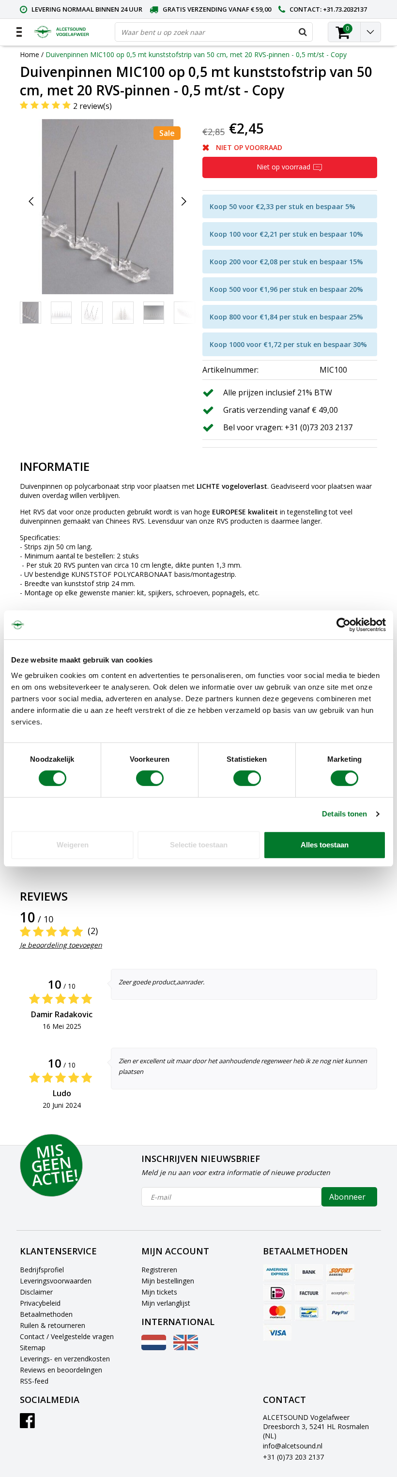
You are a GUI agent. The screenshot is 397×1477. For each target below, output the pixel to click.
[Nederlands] (153, 1347)
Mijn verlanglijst (165, 1303)
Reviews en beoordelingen (61, 1369)
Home (29, 54)
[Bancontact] (308, 1312)
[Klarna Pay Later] (340, 1292)
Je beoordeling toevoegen (61, 945)
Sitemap (33, 1347)
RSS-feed (34, 1381)
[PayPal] (340, 1312)
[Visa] (277, 1332)
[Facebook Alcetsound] (27, 1424)
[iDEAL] (277, 1292)
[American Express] (277, 1272)
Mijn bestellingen (167, 1280)
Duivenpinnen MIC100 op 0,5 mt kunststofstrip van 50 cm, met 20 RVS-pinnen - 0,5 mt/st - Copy (196, 54)
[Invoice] (308, 1292)
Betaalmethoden (46, 1314)
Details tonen (344, 814)
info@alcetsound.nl (292, 1445)
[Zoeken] (302, 32)
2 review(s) (92, 106)
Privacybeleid (40, 1303)
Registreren (159, 1269)
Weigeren (73, 845)
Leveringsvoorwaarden (56, 1280)
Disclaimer (36, 1291)
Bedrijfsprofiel (42, 1269)
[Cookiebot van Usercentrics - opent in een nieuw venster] (343, 625)
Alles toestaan (325, 845)
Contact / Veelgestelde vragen (67, 1336)
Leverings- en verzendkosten (65, 1358)
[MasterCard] (277, 1312)
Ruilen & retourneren (52, 1325)
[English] (185, 1347)
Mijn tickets (159, 1291)
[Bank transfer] (308, 1272)
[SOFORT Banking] (340, 1272)
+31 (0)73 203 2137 (293, 1457)
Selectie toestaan (199, 845)
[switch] (150, 778)
